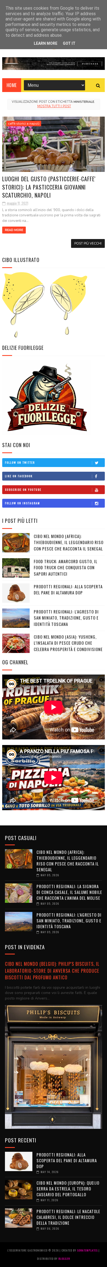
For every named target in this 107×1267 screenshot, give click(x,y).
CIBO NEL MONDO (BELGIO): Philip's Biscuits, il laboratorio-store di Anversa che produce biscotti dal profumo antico (52, 970)
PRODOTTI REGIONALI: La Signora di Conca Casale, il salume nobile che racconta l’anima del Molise (69, 892)
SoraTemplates (87, 1250)
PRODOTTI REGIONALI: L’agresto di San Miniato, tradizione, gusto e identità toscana (66, 617)
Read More (14, 230)
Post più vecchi (88, 243)
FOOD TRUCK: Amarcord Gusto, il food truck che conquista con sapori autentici (65, 567)
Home (12, 85)
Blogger (64, 1258)
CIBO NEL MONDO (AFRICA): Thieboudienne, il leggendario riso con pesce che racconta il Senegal (68, 542)
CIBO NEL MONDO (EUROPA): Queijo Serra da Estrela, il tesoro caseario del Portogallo (67, 1188)
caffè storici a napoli (24, 123)
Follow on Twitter (20, 462)
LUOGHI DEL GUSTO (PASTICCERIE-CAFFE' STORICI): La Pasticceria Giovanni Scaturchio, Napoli (49, 187)
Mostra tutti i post (54, 106)
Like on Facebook (19, 476)
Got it (69, 43)
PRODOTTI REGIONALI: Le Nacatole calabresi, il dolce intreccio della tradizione (68, 1217)
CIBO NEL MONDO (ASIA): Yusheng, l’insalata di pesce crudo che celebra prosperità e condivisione (68, 643)
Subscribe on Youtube (23, 489)
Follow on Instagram (22, 503)
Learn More (45, 43)
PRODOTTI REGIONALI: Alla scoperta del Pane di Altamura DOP (68, 589)
